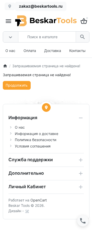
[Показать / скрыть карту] (46, 107)
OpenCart (38, 200)
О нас (10, 50)
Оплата (30, 50)
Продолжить (17, 85)
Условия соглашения (33, 146)
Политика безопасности (35, 140)
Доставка (52, 50)
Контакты (77, 50)
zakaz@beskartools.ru (41, 6)
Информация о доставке (36, 133)
